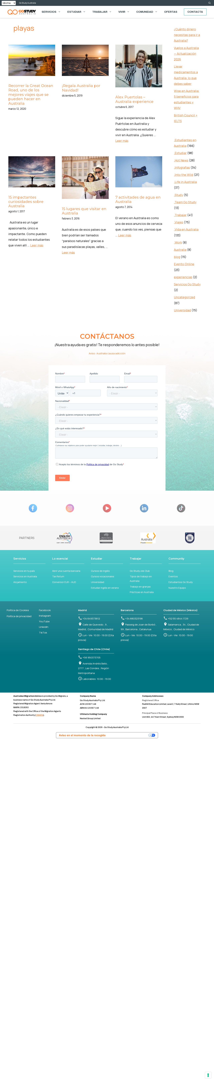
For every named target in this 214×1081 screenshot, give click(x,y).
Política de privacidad (19, 616)
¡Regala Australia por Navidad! (81, 87)
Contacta (195, 11)
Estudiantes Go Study (181, 582)
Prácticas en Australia (142, 592)
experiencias (183, 277)
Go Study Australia (27, 3)
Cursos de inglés (100, 570)
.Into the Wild (183, 175)
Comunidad (144, 11)
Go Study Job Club (140, 570)
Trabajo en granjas (140, 586)
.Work (178, 242)
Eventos (173, 576)
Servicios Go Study (187, 284)
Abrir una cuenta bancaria (66, 570)
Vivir (121, 11)
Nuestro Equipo (177, 587)
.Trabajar (180, 215)
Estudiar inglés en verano (105, 587)
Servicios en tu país (24, 570)
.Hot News (181, 160)
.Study (178, 195)
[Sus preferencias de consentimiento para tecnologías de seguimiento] (208, 1075)
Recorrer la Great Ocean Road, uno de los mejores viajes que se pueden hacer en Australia (30, 94)
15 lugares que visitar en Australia (84, 211)
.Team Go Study (185, 202)
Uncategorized (184, 297)
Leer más (121, 141)
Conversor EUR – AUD (64, 582)
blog (177, 257)
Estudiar (74, 11)
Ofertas (170, 11)
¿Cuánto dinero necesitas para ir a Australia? (187, 34)
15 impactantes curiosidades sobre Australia (25, 201)
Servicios (49, 11)
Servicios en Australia (25, 576)
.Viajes (178, 222)
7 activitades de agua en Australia (138, 199)
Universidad (182, 310)
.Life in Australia (185, 182)
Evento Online (184, 264)
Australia (180, 250)
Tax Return (58, 576)
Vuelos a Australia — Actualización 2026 (186, 53)
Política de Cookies (18, 610)
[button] (209, 3)
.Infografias (182, 167)
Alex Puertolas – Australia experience (134, 99)
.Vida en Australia (186, 229)
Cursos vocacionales (102, 576)
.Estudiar (180, 153)
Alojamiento (20, 582)
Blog (171, 570)
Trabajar (99, 11)
